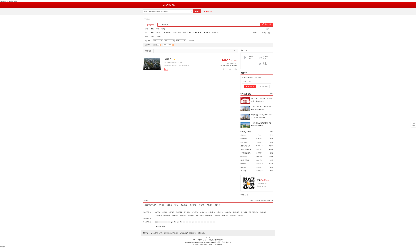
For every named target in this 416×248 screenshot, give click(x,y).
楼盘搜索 (150, 25)
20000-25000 (197, 32)
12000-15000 (177, 32)
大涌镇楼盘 (183, 215)
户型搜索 (164, 24)
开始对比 (251, 87)
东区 (152, 29)
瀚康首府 (167, 59)
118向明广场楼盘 (160, 226)
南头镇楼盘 (187, 212)
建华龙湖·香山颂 (245, 146)
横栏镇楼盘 (166, 215)
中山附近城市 (147, 218)
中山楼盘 (147, 19)
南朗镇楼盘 (208, 215)
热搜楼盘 (169, 205)
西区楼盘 (171, 212)
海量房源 (209, 205)
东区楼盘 (158, 212)
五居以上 (156, 45)
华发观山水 (243, 138)
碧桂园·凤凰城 (244, 160)
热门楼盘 (161, 205)
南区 (157, 29)
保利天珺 (243, 171)
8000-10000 (167, 32)
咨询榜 (176, 205)
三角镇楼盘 (228, 212)
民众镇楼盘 (236, 212)
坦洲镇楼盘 (233, 215)
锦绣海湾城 (243, 156)
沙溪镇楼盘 (175, 215)
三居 (166, 62)
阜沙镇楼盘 (244, 212)
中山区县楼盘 (147, 212)
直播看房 (148, 51)
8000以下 (158, 32)
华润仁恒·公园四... (245, 153)
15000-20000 (187, 32)
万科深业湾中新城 (245, 149)
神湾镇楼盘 (225, 215)
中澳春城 (243, 164)
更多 (271, 94)
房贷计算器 (193, 205)
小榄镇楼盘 (211, 212)
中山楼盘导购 (245, 94)
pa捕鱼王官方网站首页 (149, 205)
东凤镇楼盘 (203, 212)
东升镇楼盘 (158, 215)
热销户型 (201, 205)
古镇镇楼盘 (195, 212)
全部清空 (265, 87)
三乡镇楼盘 (217, 215)
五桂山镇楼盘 (200, 215)
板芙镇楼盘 (191, 215)
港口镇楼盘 (263, 212)
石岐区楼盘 (179, 212)
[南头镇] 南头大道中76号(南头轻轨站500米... (177, 65)
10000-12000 (167, 45)
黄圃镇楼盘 (219, 212)
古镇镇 (163, 29)
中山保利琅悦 (244, 142)
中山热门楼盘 (245, 132)
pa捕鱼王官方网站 (169, 5)
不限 (152, 32)
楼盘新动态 (184, 205)
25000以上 (207, 32)
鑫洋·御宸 (243, 167)
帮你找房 (268, 24)
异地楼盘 (240, 215)
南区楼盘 (164, 212)
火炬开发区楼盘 (253, 212)
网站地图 (2, 247)
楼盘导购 (209, 11)
